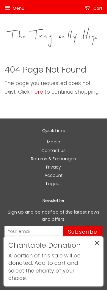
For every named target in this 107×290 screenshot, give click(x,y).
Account (54, 175)
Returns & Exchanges (53, 159)
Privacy (53, 167)
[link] (53, 261)
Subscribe (82, 231)
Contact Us (53, 150)
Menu (18, 8)
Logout (53, 184)
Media (53, 142)
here (37, 91)
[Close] (97, 244)
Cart (97, 8)
